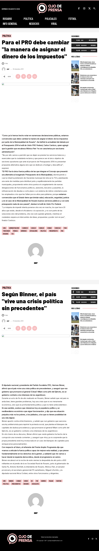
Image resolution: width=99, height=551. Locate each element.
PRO (62, 231)
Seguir (93, 45)
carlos (33, 228)
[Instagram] (84, 8)
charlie (41, 228)
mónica (15, 231)
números (23, 231)
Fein (65, 228)
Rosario (5, 234)
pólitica (43, 231)
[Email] (34, 76)
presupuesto (53, 231)
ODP (8, 69)
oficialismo (33, 231)
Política (7, 35)
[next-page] (76, 100)
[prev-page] (72, 100)
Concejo (57, 228)
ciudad (49, 228)
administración (14, 228)
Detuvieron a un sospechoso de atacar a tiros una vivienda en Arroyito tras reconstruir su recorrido (88, 77)
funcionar (6, 231)
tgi (12, 234)
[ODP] (4, 69)
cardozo (25, 228)
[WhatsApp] (29, 76)
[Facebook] (79, 8)
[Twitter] (89, 8)
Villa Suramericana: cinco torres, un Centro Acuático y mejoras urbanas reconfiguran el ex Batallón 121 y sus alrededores (88, 65)
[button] (94, 8)
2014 (4, 228)
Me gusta (92, 40)
